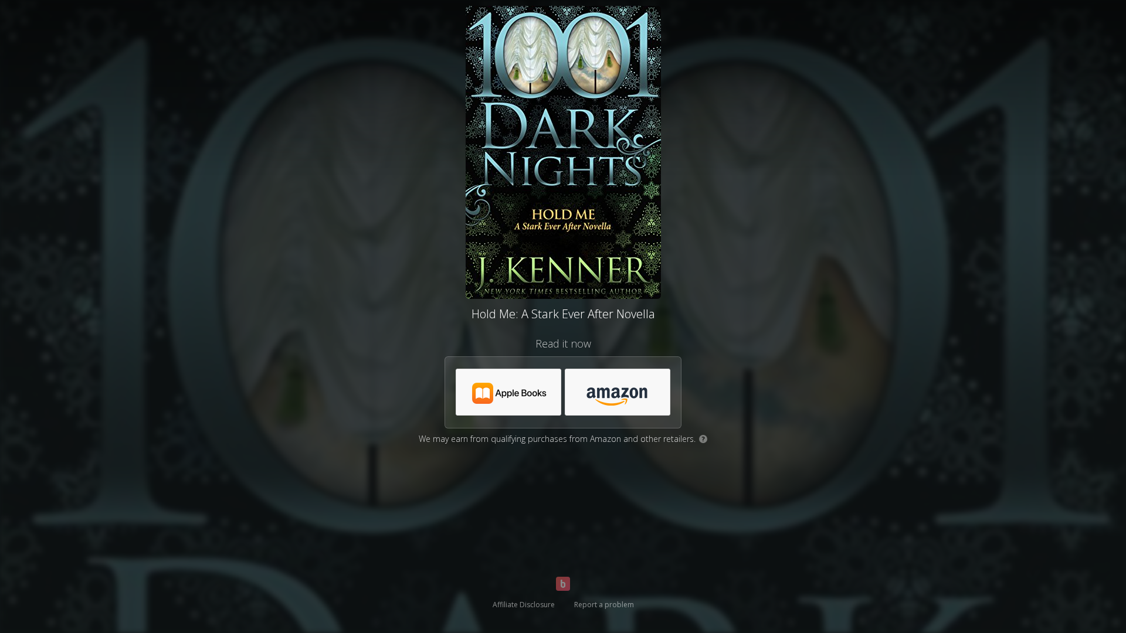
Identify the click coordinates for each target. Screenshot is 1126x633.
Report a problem (604, 605)
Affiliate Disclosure (524, 605)
